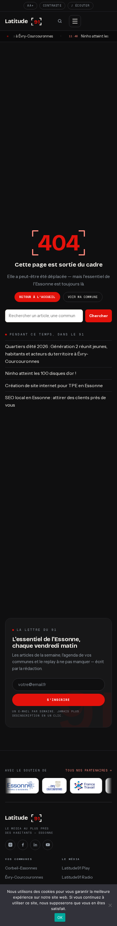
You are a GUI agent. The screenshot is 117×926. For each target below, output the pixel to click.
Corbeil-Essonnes (21, 868)
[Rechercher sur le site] (59, 21)
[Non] (110, 905)
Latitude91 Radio (77, 877)
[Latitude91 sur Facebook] (23, 845)
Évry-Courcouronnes (24, 877)
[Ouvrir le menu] (75, 21)
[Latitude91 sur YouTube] (48, 845)
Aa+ (30, 5)
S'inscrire (58, 700)
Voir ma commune (83, 297)
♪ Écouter (80, 5)
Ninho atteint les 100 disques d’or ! (40, 373)
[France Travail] (84, 785)
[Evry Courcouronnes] (53, 785)
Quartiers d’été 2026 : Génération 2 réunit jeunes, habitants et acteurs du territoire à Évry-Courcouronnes (56, 353)
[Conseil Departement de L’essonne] (19, 785)
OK (60, 917)
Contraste (52, 5)
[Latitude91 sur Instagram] (10, 845)
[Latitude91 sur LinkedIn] (35, 845)
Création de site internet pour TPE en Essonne (54, 385)
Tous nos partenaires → (89, 770)
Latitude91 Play (76, 868)
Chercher (98, 315)
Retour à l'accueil (37, 297)
